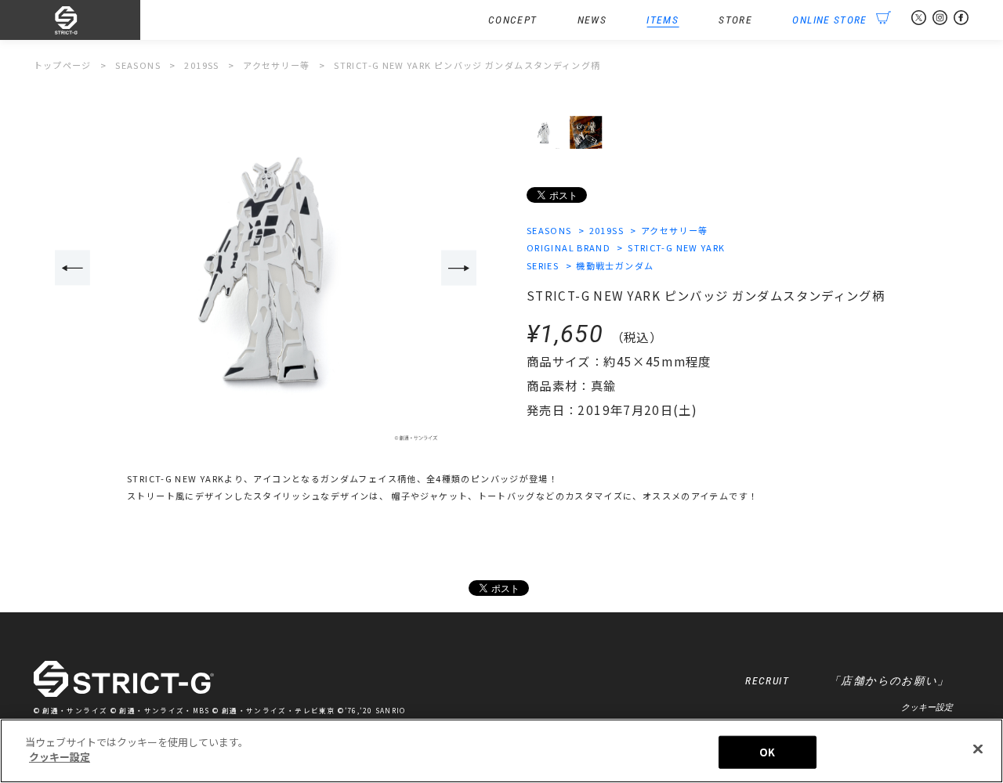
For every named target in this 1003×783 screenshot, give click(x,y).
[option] (265, 268)
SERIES (543, 265)
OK (767, 752)
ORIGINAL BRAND (568, 247)
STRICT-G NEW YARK (676, 247)
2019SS (606, 230)
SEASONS (549, 230)
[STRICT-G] (87, 20)
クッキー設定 (927, 707)
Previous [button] (72, 267)
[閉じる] (978, 748)
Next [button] (458, 267)
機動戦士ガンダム (615, 265)
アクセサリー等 (674, 230)
